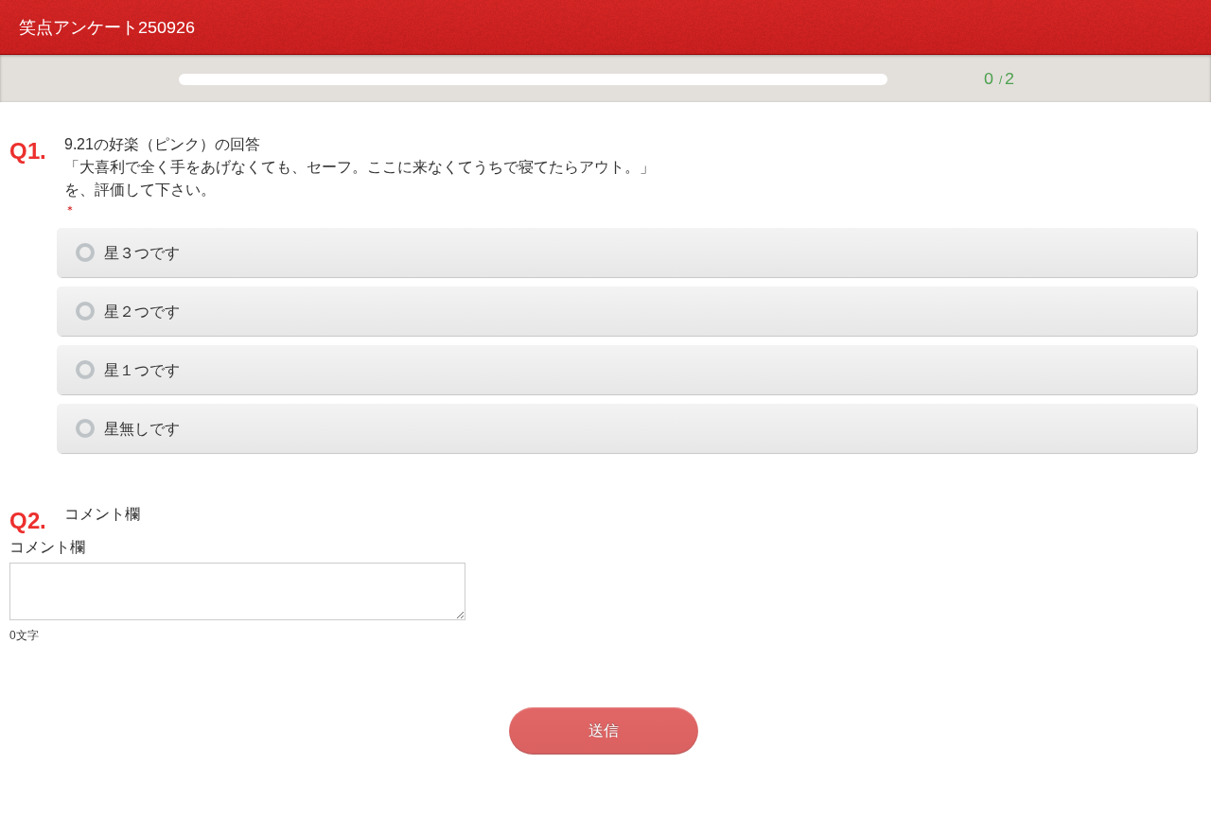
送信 (603, 730)
